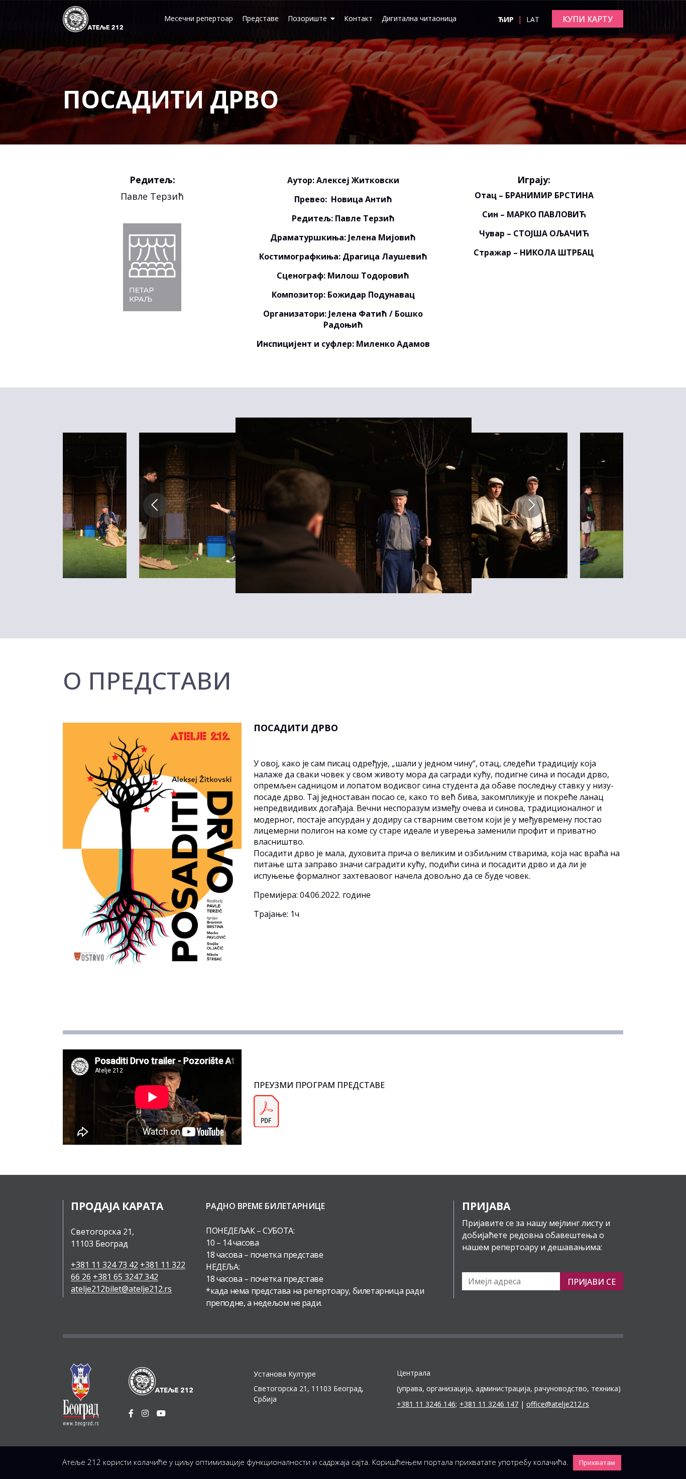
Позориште (308, 18)
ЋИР (507, 19)
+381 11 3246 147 (489, 1404)
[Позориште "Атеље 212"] (93, 18)
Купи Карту (587, 19)
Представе (260, 18)
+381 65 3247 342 (125, 1276)
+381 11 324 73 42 (104, 1264)
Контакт (358, 18)
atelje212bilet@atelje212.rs (121, 1288)
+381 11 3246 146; (427, 1404)
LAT (532, 19)
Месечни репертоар (198, 18)
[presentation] (155, 505)
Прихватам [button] (597, 1462)
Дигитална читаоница (419, 18)
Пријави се (591, 1281)
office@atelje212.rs (557, 1404)
